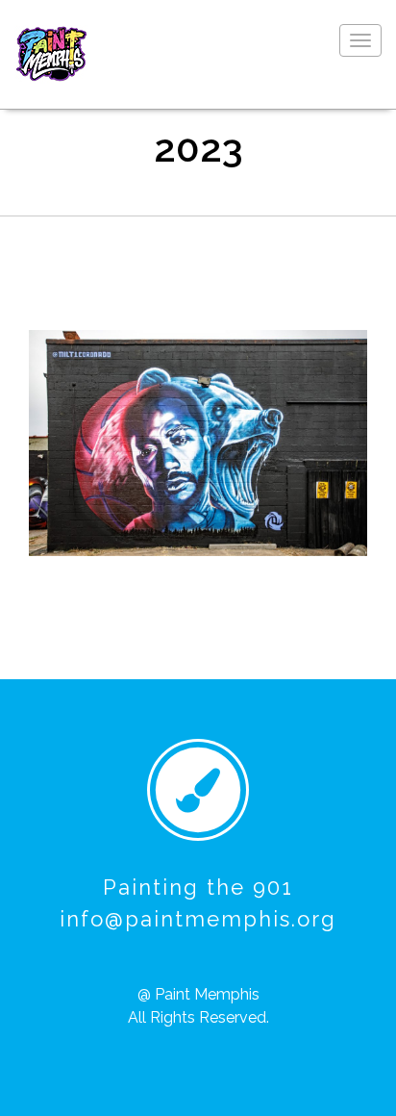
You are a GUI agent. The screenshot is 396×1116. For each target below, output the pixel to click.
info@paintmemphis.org (198, 918)
